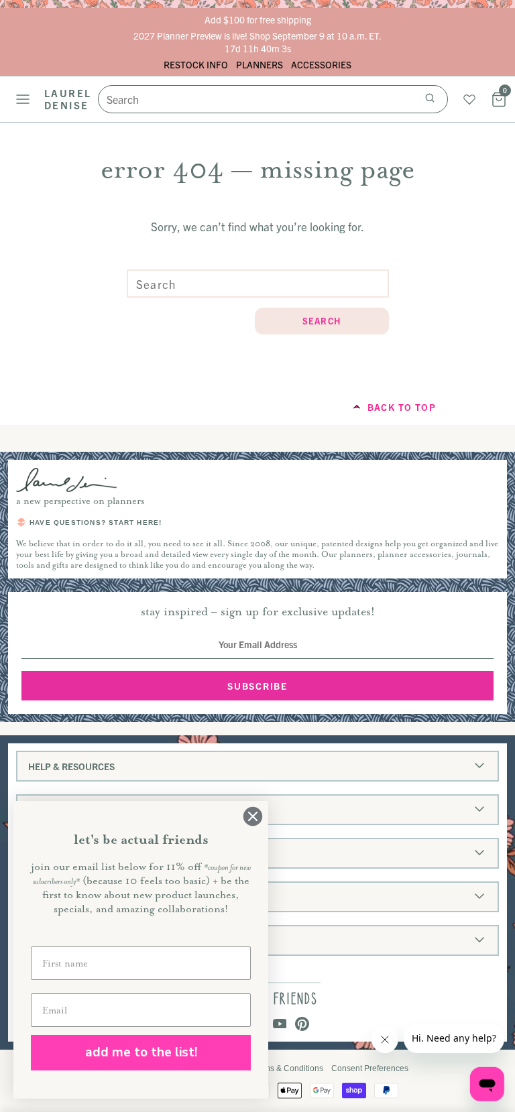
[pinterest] (302, 1025)
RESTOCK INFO (196, 64)
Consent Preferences (369, 1068)
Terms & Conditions (287, 1068)
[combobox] (273, 99)
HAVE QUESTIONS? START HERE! (96, 522)
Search (321, 320)
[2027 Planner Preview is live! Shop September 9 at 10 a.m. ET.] (257, 42)
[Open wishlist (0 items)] (469, 99)
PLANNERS (259, 64)
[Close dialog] (253, 816)
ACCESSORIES (321, 64)
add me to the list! (141, 1052)
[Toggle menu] (23, 99)
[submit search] (430, 99)
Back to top (401, 407)
